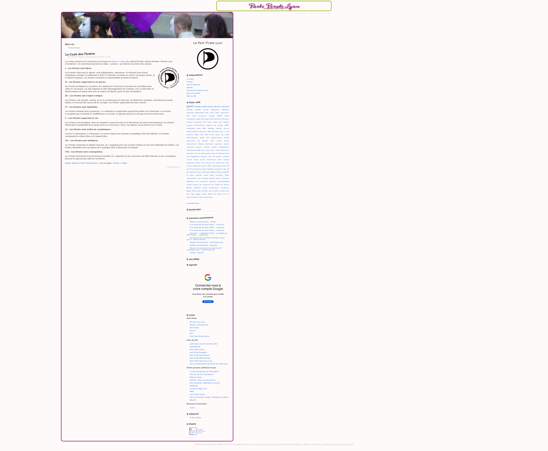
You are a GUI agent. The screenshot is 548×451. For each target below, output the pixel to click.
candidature (225, 188)
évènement (190, 112)
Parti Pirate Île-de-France (199, 355)
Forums (193, 330)
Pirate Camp (196, 191)
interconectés (191, 178)
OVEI (223, 166)
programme (215, 109)
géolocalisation (206, 153)
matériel (219, 128)
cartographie (191, 128)
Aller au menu (314, 13)
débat (199, 119)
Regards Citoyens (216, 172)
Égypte (189, 191)
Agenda (190, 87)
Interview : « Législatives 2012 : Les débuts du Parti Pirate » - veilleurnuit (207, 234)
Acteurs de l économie (202, 184)
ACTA (211, 119)
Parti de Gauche (218, 153)
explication (218, 144)
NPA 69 (192, 400)
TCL (197, 181)
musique (189, 125)
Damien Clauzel (77, 57)
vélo (224, 169)
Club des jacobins (215, 156)
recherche (198, 175)
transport (199, 147)
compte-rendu (200, 106)
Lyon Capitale (224, 122)
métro (218, 150)
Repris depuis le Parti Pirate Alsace (81, 163)
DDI (228, 166)
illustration (225, 178)
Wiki (191, 333)
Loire (198, 178)
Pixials (206, 444)
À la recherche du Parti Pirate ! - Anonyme (207, 225)
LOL (198, 141)
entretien (204, 156)
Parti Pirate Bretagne (198, 352)
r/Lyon (192, 407)
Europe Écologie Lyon (198, 388)
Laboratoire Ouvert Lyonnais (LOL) (203, 344)
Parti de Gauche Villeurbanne (201, 374)
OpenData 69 (195, 347)
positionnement (216, 137)
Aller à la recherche (301, 13)
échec (199, 128)
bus (188, 172)
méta (227, 163)
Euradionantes (214, 188)
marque (204, 194)
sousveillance (207, 197)
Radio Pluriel (209, 134)
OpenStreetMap (223, 181)
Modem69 (194, 386)
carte (188, 169)
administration (192, 144)
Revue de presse (193, 93)
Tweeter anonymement (199, 325)
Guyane (226, 144)
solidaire (226, 156)
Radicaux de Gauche (214, 125)
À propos (190, 79)
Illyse (203, 163)
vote (188, 156)
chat (195, 153)
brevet (227, 153)
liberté (226, 116)
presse (210, 107)
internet (208, 163)
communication (199, 125)
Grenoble (204, 191)
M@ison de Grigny (215, 194)
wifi (228, 169)
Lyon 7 (222, 131)
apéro (217, 112)
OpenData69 (199, 112)
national (226, 159)
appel (208, 172)
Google (217, 184)
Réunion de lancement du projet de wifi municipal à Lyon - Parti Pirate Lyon (204, 249)
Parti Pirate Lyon (274, 6)
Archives (195, 203)
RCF (202, 134)
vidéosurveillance (193, 131)
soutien (218, 163)
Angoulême (190, 181)
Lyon (190, 106)
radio (206, 112)
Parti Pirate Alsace (197, 349)
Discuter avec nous (197, 322)
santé (203, 150)
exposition (197, 188)
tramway (197, 163)
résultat (205, 141)
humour (189, 166)
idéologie (211, 128)
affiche (209, 166)
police (218, 134)
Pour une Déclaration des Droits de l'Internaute (209, 364)
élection (217, 107)
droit (212, 184)
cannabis (222, 191)
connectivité (203, 181)
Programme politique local (197, 90)
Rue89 (198, 150)
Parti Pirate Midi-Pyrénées (200, 358)
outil (213, 163)
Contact (190, 82)
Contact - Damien (197, 252)
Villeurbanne (191, 150)
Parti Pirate (207, 122)
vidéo (203, 172)
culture (215, 122)
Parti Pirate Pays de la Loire (201, 361)
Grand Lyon (225, 119)
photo (219, 159)
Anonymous (202, 116)
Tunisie (196, 159)
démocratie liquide (199, 166)
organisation (224, 112)
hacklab (214, 147)
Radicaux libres (196, 377)
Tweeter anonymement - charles (203, 222)
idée (208, 131)
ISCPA (224, 172)
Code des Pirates (195, 172)
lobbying (201, 144)
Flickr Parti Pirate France (199, 336)
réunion (205, 109)
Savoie (205, 188)
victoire (219, 141)
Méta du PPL (191, 96)
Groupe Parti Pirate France (201, 431)
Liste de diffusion (193, 84)
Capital (218, 178)
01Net (227, 175)
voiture (207, 150)
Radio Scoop (209, 175)
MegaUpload (195, 156)
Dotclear (247, 444)
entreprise (190, 147)
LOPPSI (227, 125)
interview (225, 107)
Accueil (189, 203)
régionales (190, 163)
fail (222, 184)
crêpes (192, 194)
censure (189, 159)
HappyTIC (195, 197)
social (212, 141)
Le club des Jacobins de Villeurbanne (204, 371)
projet (194, 116)
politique (190, 122)
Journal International (208, 159)
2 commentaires (172, 167)
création (207, 147)
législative (225, 109)
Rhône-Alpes (205, 119)
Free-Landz (215, 131)
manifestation (191, 119)
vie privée (225, 134)
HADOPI (219, 116)
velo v (213, 150)
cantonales (198, 122)
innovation (219, 175)
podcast (212, 178)
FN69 (192, 391)
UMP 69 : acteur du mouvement (202, 380)
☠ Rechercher (193, 209)
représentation (224, 147)
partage (211, 116)
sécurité (226, 128)
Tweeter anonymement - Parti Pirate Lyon (206, 242)
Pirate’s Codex (118, 61)
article (212, 112)
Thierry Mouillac (196, 169)
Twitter (202, 137)
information (209, 144)
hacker (204, 169)
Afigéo (198, 194)
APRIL (204, 128)
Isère (201, 197)
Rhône (197, 134)
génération (213, 181)
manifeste (217, 119)
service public (213, 191)
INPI (207, 137)
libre (188, 116)
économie (203, 131)
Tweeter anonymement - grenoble (203, 245)
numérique (204, 178)
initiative (190, 184)
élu (199, 153)
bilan (223, 163)
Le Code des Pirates (80, 54)
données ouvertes (194, 109)
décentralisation (192, 137)
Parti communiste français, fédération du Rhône (209, 397)
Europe (226, 141)
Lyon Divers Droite (197, 394)
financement (217, 166)
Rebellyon (210, 169)
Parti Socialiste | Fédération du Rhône (205, 383)
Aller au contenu (326, 13)
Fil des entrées (74, 48)
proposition (219, 169)
